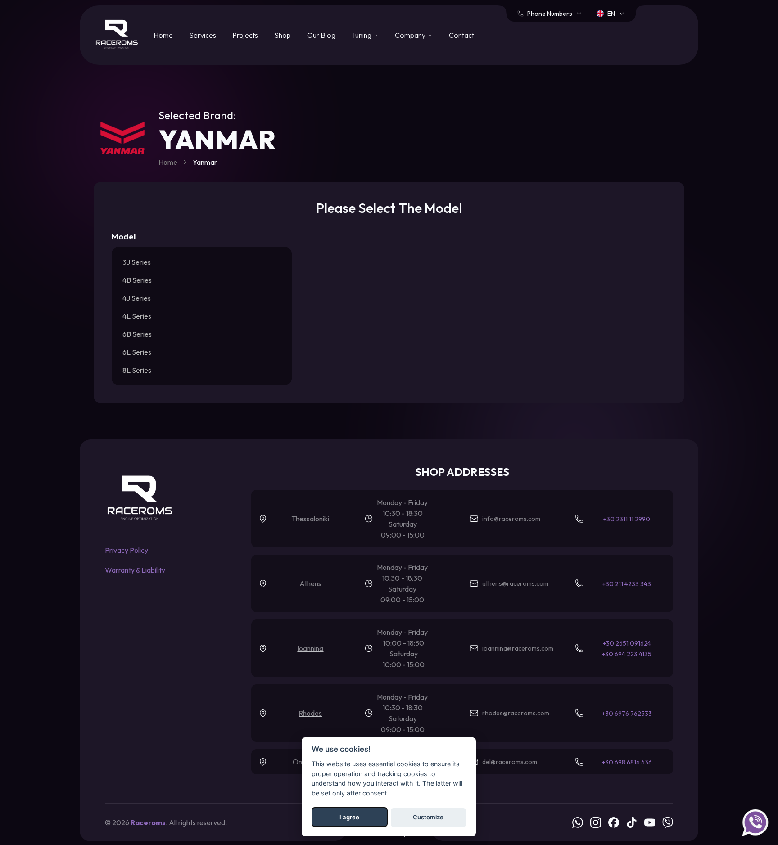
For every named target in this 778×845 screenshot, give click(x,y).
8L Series (136, 370)
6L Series (136, 352)
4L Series (136, 316)
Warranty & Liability (135, 569)
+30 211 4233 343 (626, 584)
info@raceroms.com (511, 519)
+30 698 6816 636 (627, 762)
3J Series (136, 262)
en (611, 13)
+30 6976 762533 (627, 713)
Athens (310, 583)
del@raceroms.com (509, 762)
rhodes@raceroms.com (515, 713)
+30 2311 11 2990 (626, 519)
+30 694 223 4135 (626, 654)
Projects (245, 35)
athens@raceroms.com (515, 583)
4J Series (136, 298)
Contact (461, 35)
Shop (282, 35)
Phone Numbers (549, 13)
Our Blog (321, 35)
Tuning (361, 35)
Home (163, 35)
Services (202, 35)
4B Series (137, 280)
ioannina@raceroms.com (517, 648)
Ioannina (310, 648)
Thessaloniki (310, 518)
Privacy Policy (126, 550)
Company (410, 35)
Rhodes (310, 713)
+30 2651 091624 (627, 643)
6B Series (137, 334)
